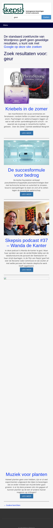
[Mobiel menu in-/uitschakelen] (48, 25)
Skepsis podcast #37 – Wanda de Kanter (26, 243)
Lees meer (27, 133)
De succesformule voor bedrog (26, 172)
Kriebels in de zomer (26, 108)
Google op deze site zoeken (23, 46)
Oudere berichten (12, 505)
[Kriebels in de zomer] (26, 85)
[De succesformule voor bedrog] (26, 151)
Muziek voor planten (26, 474)
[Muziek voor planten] (26, 372)
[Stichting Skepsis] (26, 8)
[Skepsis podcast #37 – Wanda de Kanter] (26, 217)
